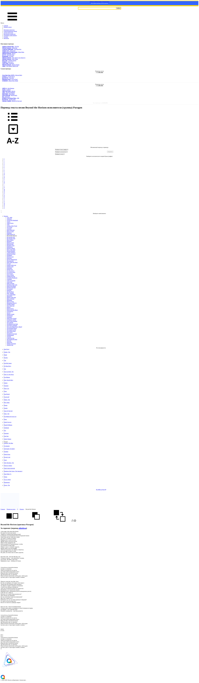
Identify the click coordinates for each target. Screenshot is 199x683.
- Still (10, 98)
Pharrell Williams (8, 425)
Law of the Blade (11, 294)
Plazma (5, 405)
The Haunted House (12, 328)
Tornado (9, 336)
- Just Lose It (7, 62)
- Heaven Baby (12, 75)
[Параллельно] (12, 521)
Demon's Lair (10, 256)
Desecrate (9, 258)
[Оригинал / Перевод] (59, 521)
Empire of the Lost (11, 265)
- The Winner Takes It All (10, 66)
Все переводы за (100, 103)
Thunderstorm (10, 335)
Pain (5, 369)
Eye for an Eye (10, 270)
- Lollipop (6, 89)
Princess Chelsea (8, 465)
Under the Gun (10, 338)
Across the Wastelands (12, 220)
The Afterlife (10, 322)
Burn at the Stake (11, 249)
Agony (8, 221)
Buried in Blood (11, 248)
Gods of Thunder (11, 280)
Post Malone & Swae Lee (10, 416)
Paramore (6, 385)
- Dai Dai (10, 46)
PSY (5, 430)
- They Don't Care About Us (13, 57)
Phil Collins (6, 402)
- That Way (8, 78)
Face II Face (10, 273)
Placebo (6, 357)
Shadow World (10, 314)
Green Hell (9, 282)
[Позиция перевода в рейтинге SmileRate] (75, 521)
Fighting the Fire (11, 276)
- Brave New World (10, 80)
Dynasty (9, 263)
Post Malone (7, 377)
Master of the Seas (11, 297)
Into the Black (10, 291)
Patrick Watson (7, 439)
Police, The (6, 413)
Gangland (9, 279)
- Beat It (8, 53)
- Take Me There (8, 55)
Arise (8, 224)
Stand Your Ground (11, 318)
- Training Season (9, 60)
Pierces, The (7, 485)
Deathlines (9, 255)
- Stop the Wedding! (8, 92)
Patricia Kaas (7, 454)
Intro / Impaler (10, 293)
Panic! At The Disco (9, 374)
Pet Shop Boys (7, 366)
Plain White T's (7, 474)
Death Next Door (11, 254)
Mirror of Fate (10, 301)
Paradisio (6, 451)
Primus (5, 477)
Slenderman (10, 315)
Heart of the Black (11, 286)
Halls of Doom (10, 283)
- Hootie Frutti (8, 99)
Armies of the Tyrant (12, 226)
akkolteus (22, 528)
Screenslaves (10, 311)
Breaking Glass (10, 245)
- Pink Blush (8, 94)
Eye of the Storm (11, 272)
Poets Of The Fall (8, 411)
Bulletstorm (10, 247)
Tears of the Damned (12, 321)
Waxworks (9, 342)
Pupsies (5, 408)
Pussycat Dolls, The (9, 371)
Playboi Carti (7, 457)
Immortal (9, 290)
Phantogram (7, 482)
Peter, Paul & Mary (8, 380)
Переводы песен (11, 509)
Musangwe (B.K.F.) (12, 303)
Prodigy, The (7, 352)
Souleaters (9, 317)
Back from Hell (10, 230)
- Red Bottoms (8, 88)
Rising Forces (10, 308)
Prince (5, 419)
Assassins (9, 228)
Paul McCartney (8, 363)
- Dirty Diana (10, 59)
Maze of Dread (10, 298)
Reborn (8, 307)
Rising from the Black (12, 310)
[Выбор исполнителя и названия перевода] (12, 122)
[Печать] (73, 521)
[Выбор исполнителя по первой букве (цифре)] (12, 146)
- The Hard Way (11, 49)
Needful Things (11, 304)
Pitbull (5, 355)
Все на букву (101, 489)
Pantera (5, 383)
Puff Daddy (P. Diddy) (9, 448)
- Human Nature (10, 64)
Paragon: (6, 216)
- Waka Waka (13, 52)
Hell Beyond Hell (11, 287)
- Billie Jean (9, 48)
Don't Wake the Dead (12, 262)
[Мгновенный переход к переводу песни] (12, 134)
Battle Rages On (11, 234)
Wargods (9, 341)
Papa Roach (7, 394)
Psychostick (7, 446)
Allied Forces (10, 223)
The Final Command (12, 325)
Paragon (22, 509)
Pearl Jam (6, 436)
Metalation (9, 300)
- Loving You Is (8, 76)
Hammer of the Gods (12, 284)
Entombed (9, 268)
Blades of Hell (10, 242)
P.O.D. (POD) (7, 479)
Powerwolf (6, 397)
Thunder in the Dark (12, 334)
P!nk (5, 360)
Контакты (6, 38)
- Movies (8, 91)
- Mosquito (6, 96)
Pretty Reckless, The (9, 462)
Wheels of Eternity (11, 343)
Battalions (9, 233)
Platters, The (7, 399)
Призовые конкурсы (9, 30)
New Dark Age (10, 305)
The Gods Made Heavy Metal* (14, 327)
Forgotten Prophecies (12, 277)
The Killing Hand (11, 331)
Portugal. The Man (8, 443)
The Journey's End (11, 329)
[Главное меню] (12, 21)
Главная (6, 25)
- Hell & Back (9, 95)
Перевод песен (8, 27)
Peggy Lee (6, 388)
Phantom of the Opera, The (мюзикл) (13, 471)
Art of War (9, 227)
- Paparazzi (8, 63)
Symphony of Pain (11, 320)
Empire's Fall (10, 266)
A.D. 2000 (9, 217)
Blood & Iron (10, 244)
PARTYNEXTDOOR (9, 468)
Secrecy (9, 313)
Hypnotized (10, 289)
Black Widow (10, 240)
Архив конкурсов (8, 32)
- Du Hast (7, 56)
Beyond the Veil (11, 237)
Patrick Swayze (7, 422)
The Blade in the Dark (12, 324)
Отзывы (6, 37)
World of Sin (10, 345)
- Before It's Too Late (12, 101)
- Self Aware (8, 50)
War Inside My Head (12, 339)
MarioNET (9, 296)
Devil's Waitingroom (12, 259)
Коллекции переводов (9, 34)
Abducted (9, 219)
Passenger (6, 433)
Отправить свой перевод (10, 35)
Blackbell (9, 241)
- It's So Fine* (10, 79)
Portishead (6, 427)
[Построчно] (36, 521)
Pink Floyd (6, 349)
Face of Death (10, 275)
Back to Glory (10, 231)
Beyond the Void (11, 238)
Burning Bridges (11, 251)
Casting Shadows (11, 252)
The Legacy (10, 332)
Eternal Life (10, 269)
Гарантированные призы (10, 31)
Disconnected (10, 261)
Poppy (5, 460)
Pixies (5, 391)
